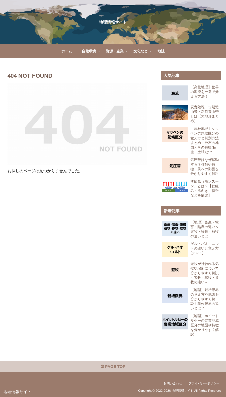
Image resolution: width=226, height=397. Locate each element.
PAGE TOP (114, 366)
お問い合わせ (173, 383)
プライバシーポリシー (203, 383)
